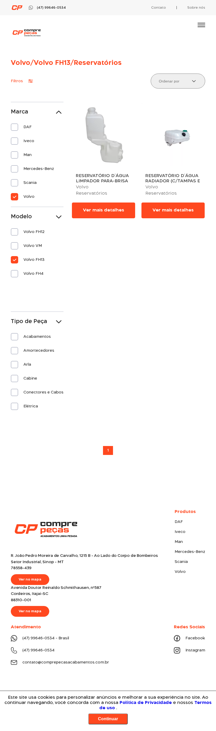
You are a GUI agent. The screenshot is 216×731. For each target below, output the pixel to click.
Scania (181, 562)
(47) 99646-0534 (38, 650)
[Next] (201, 452)
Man (179, 542)
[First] (14, 452)
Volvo (180, 572)
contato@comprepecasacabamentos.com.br (65, 662)
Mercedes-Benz (190, 552)
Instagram (195, 650)
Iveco (180, 532)
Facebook (195, 638)
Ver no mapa (30, 579)
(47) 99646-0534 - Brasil (45, 638)
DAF (179, 522)
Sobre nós (196, 7)
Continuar (108, 719)
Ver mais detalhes (103, 210)
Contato (158, 7)
